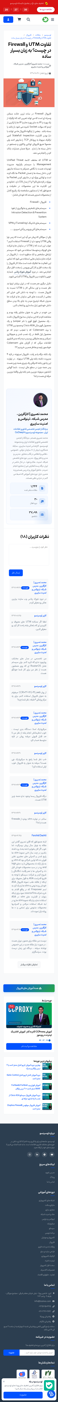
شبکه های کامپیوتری (47, 1200)
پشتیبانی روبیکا (45, 1316)
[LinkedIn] (37, 1154)
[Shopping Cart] (19, 19)
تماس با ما (51, 1182)
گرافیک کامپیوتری (48, 1256)
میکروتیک (51, 1223)
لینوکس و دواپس (48, 1219)
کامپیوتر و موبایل (48, 1237)
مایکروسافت (50, 1205)
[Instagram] (29, 1154)
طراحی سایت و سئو (47, 1251)
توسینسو (47, 35)
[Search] (28, 19)
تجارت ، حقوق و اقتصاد (46, 1274)
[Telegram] (44, 1154)
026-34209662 (45, 1311)
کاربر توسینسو (40, 615)
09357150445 (45, 1306)
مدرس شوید (50, 1172)
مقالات (38, 35)
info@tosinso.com (43, 1301)
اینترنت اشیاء (50, 1260)
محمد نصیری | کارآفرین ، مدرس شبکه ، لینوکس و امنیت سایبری (31, 65)
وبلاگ (52, 1177)
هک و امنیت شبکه (48, 1214)
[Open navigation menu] (52, 19)
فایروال (28, 35)
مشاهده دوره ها (46, 9)
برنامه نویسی (50, 1233)
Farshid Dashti (39, 835)
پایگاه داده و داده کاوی (46, 1247)
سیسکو (52, 1228)
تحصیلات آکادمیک (47, 1270)
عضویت (11, 1352)
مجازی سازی (50, 1209)
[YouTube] (52, 1154)
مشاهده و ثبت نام (29, 1046)
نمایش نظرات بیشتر (29, 964)
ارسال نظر (16, 572)
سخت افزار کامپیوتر (47, 1265)
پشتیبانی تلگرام (45, 1321)
